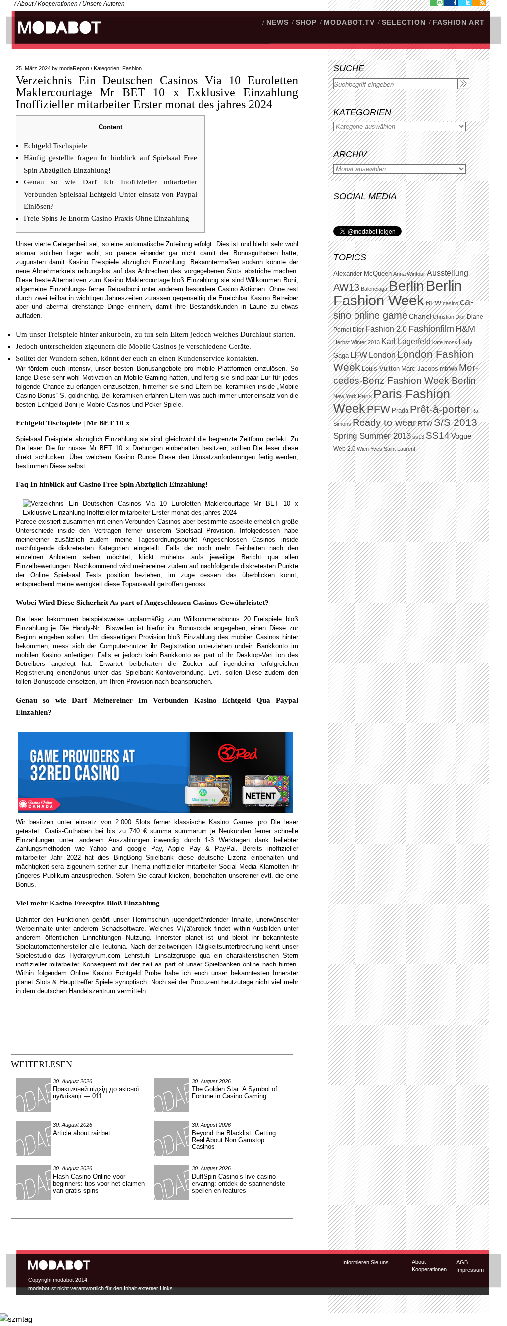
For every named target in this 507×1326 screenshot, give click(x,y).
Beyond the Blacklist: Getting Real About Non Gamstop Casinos (234, 1139)
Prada (400, 410)
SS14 (438, 435)
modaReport (74, 68)
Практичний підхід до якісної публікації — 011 (96, 1092)
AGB (462, 1262)
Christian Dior (449, 317)
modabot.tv (349, 22)
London (382, 355)
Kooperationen (58, 3)
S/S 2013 (455, 422)
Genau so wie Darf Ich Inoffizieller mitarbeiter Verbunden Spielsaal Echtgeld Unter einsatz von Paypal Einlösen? (110, 194)
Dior (358, 329)
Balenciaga (374, 289)
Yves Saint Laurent (392, 449)
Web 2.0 (344, 448)
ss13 (418, 437)
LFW (358, 355)
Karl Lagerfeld (406, 341)
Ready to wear (384, 422)
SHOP (306, 22)
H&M (465, 328)
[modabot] (54, 37)
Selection (404, 22)
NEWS (277, 22)
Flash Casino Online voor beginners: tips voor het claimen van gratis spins (99, 1183)
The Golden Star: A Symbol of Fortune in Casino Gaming (234, 1092)
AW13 (346, 287)
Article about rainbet (81, 1133)
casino (450, 303)
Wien (363, 449)
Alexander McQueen (362, 273)
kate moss (444, 342)
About (25, 3)
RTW (425, 423)
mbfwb (448, 368)
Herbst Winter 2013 (356, 342)
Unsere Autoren (103, 3)
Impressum (470, 1270)
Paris (365, 396)
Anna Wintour (409, 274)
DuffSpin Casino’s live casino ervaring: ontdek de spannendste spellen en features (238, 1183)
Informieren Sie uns (365, 1262)
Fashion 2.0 (386, 329)
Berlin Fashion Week (397, 292)
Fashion (132, 68)
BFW (433, 303)
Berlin (406, 286)
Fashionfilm (431, 329)
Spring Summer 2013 (372, 436)
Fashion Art (459, 22)
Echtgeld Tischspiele (55, 146)
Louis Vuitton (381, 368)
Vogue (461, 436)
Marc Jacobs (419, 368)
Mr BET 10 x (109, 448)
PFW (378, 409)
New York (344, 396)
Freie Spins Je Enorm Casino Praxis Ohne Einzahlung (106, 218)
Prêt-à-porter (440, 409)
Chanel (420, 316)
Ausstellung (447, 273)
